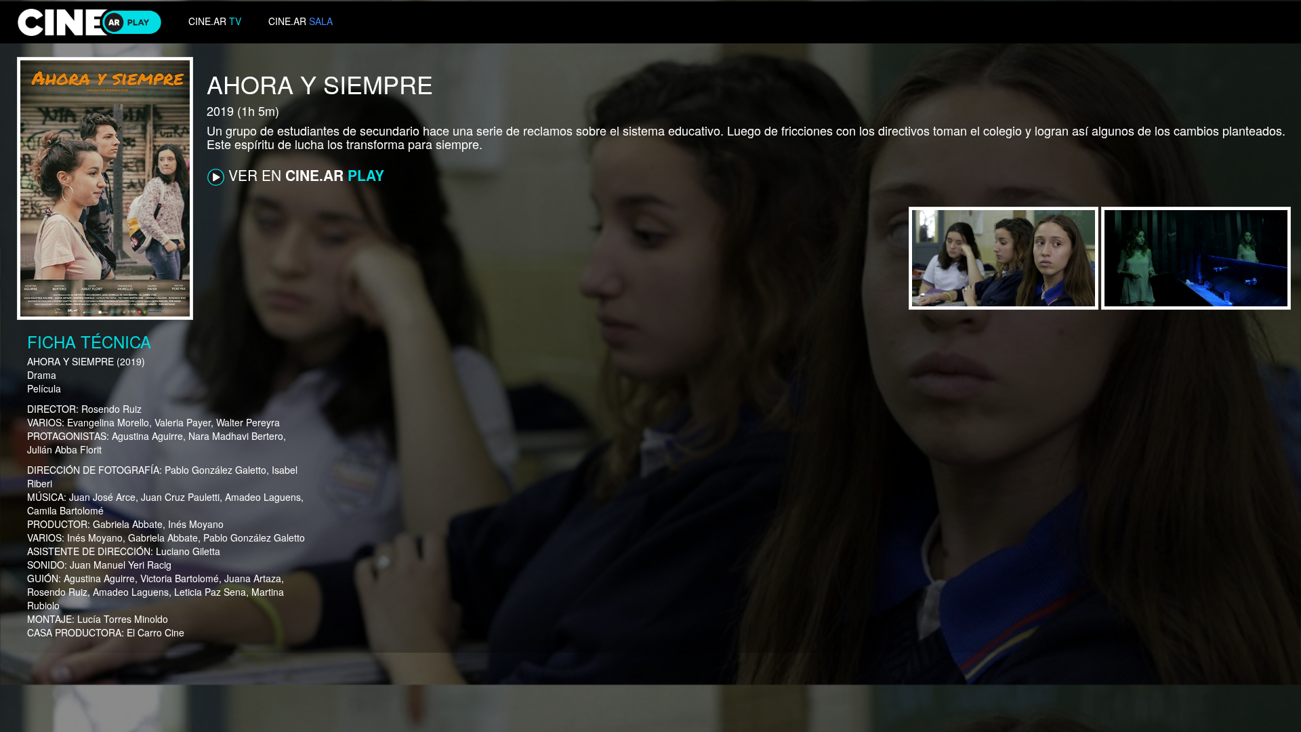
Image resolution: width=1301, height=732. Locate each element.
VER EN (304, 175)
